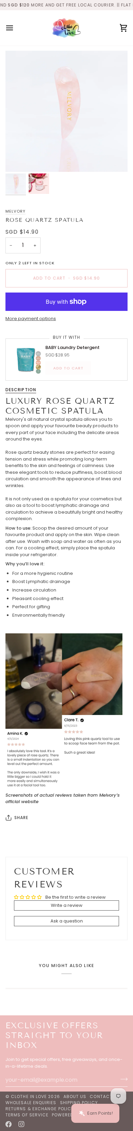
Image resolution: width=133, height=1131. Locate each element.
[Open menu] (15, 28)
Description (20, 390)
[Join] (122, 1079)
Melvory (15, 211)
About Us (75, 1096)
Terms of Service (26, 1115)
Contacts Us (106, 1096)
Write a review (67, 905)
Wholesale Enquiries (31, 1102)
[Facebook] (8, 1124)
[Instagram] (21, 1124)
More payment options (30, 318)
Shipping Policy (79, 1102)
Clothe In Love (29, 1096)
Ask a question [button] (66, 921)
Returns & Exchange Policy (39, 1109)
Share (21, 817)
